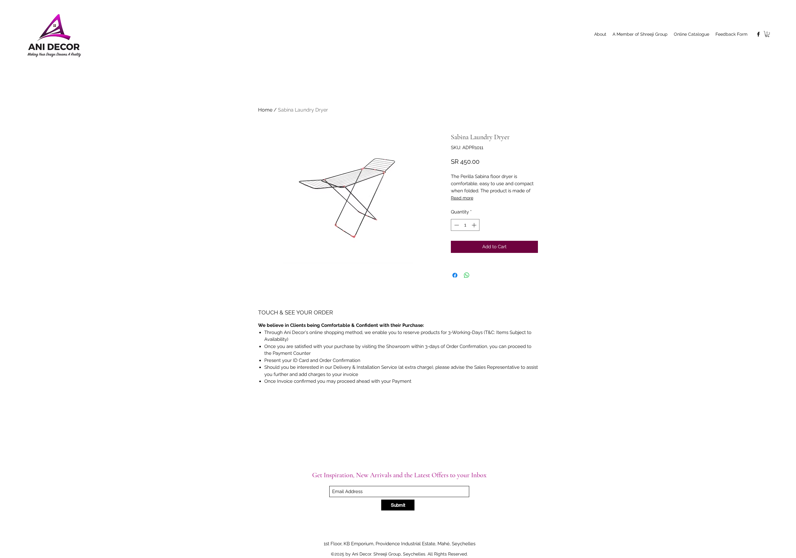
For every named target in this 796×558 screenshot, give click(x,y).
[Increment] (474, 225)
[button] (767, 34)
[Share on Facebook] (455, 275)
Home (265, 110)
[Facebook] (758, 34)
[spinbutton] (465, 225)
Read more (462, 197)
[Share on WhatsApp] (466, 275)
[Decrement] (456, 225)
